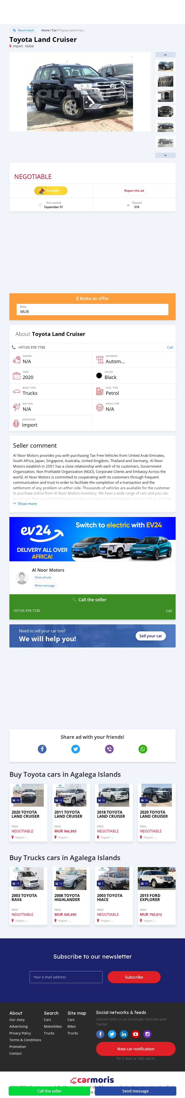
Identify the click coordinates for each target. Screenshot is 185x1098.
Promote (52, 191)
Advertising (18, 1026)
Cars (47, 1019)
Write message (45, 585)
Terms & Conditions (25, 1040)
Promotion (17, 1046)
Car (54, 30)
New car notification (135, 1049)
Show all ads (43, 577)
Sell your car (150, 636)
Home (45, 30)
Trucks (49, 1033)
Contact (15, 1053)
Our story (17, 1019)
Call (170, 347)
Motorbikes (53, 1026)
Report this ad (134, 191)
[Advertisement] (92, 254)
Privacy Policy (20, 1033)
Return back (25, 30)
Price (23, 306)
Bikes (71, 1026)
